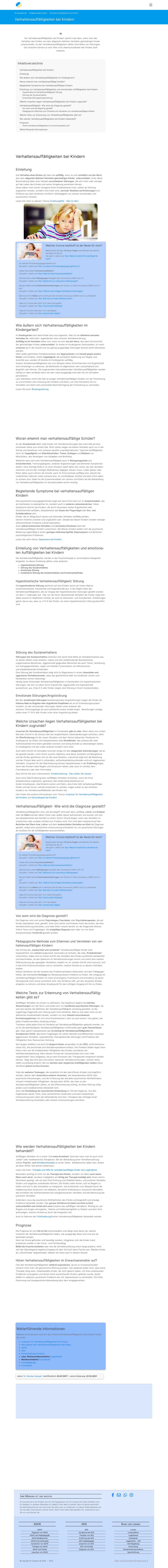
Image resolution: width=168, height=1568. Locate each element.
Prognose (24, 122)
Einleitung (24, 74)
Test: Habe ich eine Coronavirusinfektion (54, 274)
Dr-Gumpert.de (21, 13)
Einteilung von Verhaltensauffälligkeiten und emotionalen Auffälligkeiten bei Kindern (59, 89)
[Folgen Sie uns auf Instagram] (131, 1495)
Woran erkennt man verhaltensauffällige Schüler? (42, 81)
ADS (23, 1350)
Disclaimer (130, 1561)
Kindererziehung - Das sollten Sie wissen (71, 773)
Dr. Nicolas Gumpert (32, 1376)
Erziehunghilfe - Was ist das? (64, 201)
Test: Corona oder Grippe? (49, 313)
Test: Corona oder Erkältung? (50, 306)
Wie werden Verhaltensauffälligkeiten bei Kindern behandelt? (48, 119)
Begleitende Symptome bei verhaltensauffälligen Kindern (46, 85)
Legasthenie (56, 1356)
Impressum (141, 1561)
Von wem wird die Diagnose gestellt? (37, 108)
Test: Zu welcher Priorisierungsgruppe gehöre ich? (59, 266)
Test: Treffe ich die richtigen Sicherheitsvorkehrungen (60, 291)
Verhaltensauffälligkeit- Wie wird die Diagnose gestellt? (45, 105)
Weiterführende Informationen (33, 129)
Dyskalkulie (45, 1359)
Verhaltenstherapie (45, 1162)
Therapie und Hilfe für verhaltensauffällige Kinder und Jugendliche (64, 1170)
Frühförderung (44, 1216)
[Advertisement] (61, 142)
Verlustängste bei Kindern (44, 797)
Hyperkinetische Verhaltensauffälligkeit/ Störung (42, 92)
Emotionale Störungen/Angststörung (37, 98)
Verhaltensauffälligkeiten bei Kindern (37, 70)
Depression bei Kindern (50, 539)
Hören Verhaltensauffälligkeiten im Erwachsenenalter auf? (46, 126)
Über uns (119, 1561)
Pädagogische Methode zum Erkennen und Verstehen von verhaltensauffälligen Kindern (58, 111)
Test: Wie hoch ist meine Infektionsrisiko (55, 298)
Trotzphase (26, 1365)
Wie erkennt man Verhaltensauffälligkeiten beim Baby (46, 1344)
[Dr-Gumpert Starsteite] (19, 5)
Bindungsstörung (40, 389)
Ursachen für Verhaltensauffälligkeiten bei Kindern (44, 1341)
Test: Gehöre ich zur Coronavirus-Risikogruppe (57, 281)
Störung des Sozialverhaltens (34, 95)
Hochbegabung (28, 1362)
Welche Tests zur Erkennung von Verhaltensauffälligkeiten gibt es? (50, 115)
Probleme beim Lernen (38, 13)
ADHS (24, 1347)
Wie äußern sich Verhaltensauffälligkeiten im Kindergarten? (47, 77)
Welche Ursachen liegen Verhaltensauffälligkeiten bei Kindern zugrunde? (53, 101)
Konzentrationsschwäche (33, 1353)
